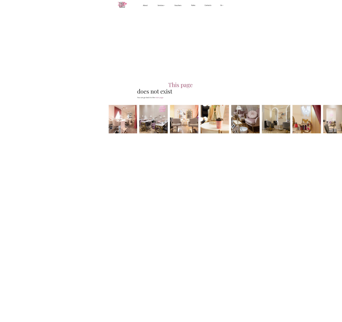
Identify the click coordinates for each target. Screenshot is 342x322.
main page (159, 97)
